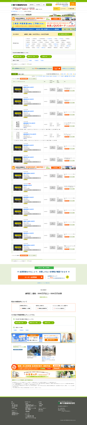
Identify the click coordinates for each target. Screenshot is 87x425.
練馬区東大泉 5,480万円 (28, 157)
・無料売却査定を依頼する (15, 413)
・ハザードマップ (27, 410)
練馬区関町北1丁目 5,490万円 (29, 134)
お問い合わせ (40, 409)
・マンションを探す (14, 408)
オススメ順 (38, 76)
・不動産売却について (14, 412)
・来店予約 (26, 403)
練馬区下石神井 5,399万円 (29, 221)
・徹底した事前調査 (28, 409)
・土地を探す (13, 407)
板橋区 (30, 60)
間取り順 (70, 76)
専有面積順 (55, 76)
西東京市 (36, 60)
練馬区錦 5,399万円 (27, 185)
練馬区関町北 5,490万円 (28, 209)
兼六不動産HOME (14, 11)
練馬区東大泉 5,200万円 (28, 111)
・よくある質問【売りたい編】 (29, 416)
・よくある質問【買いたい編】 (29, 415)
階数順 (74, 76)
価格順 (51, 76)
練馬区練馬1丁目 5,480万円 (29, 123)
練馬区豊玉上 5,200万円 (28, 233)
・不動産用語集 (27, 411)
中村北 (61, 38)
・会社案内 (40, 403)
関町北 (43, 47)
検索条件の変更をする (65, 34)
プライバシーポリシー (42, 408)
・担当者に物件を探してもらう (29, 404)
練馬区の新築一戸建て (18, 56)
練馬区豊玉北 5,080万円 (28, 99)
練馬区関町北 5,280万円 (28, 145)
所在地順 (47, 76)
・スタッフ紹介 (40, 404)
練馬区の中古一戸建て (31, 56)
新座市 (42, 60)
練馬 (27, 45)
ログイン (56, 8)
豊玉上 (56, 45)
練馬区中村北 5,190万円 (28, 87)
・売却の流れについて (14, 414)
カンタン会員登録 (56, 68)
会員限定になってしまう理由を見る (68, 68)
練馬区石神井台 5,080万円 (29, 173)
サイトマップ (40, 411)
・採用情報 (40, 405)
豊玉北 (68, 45)
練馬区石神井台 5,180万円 (29, 245)
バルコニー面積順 (60, 76)
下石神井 (49, 38)
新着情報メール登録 (26, 308)
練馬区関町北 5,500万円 (28, 197)
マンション (21, 11)
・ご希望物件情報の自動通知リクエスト (31, 405)
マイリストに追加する (59, 308)
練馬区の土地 (44, 56)
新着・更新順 (42, 76)
